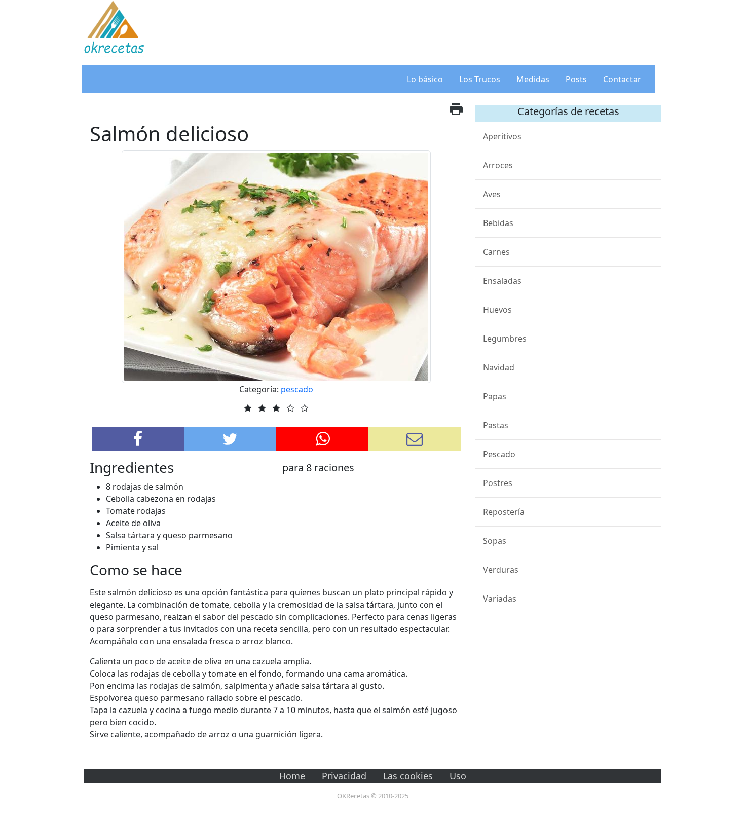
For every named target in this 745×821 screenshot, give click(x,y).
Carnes (496, 251)
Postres (497, 483)
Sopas (494, 540)
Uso (458, 776)
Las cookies (408, 776)
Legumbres (505, 338)
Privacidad (344, 776)
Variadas (499, 598)
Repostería (504, 511)
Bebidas (498, 223)
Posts (576, 79)
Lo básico (425, 79)
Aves (492, 194)
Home (292, 776)
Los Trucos (479, 79)
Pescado (499, 454)
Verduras (500, 569)
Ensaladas (502, 280)
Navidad (498, 367)
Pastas (495, 425)
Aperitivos (502, 136)
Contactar (622, 79)
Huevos (497, 309)
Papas (494, 396)
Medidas (532, 79)
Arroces (498, 165)
